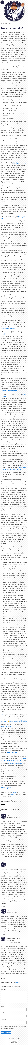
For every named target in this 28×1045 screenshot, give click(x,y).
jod (14, 982)
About (12, 794)
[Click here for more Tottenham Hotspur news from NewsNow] (14, 1042)
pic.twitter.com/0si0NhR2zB (9, 391)
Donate (14, 792)
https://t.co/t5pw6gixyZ (8, 328)
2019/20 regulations (7, 788)
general (15, 801)
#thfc (2, 205)
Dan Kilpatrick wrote (19, 163)
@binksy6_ (4, 721)
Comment (4, 989)
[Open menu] (2, 2)
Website (3, 1019)
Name (2, 1006)
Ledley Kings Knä (11, 753)
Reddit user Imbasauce (15, 763)
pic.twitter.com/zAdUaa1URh (18, 721)
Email (2, 1013)
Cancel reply (17, 982)
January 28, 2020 (6, 726)
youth (19, 801)
